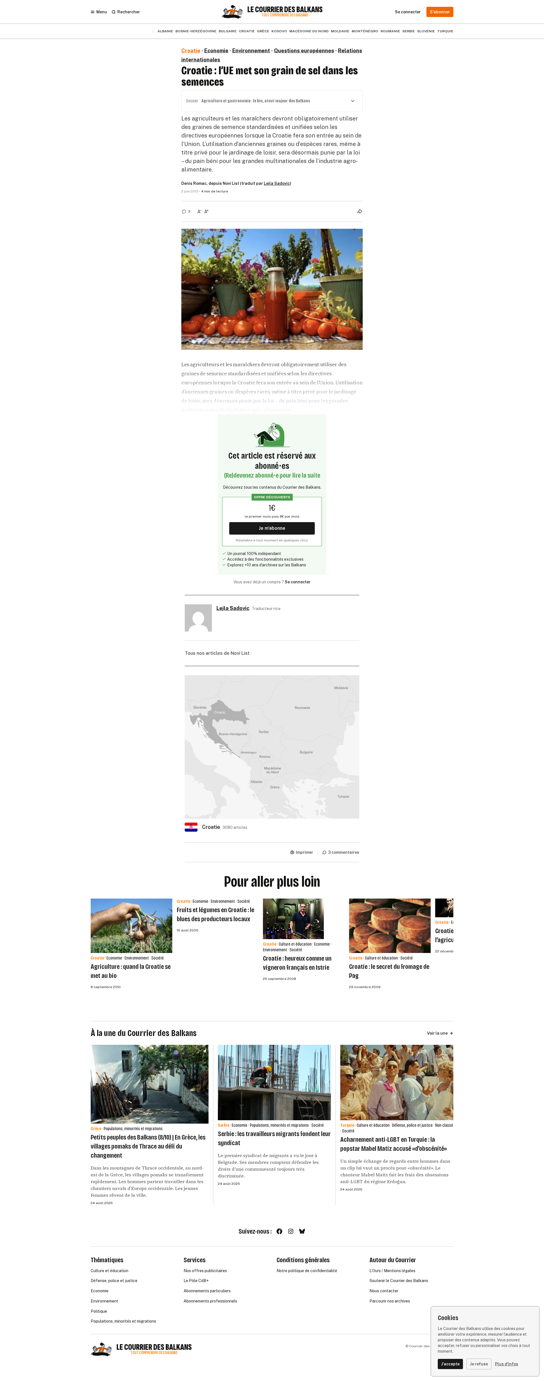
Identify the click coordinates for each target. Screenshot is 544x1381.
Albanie (165, 31)
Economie (216, 51)
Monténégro (365, 31)
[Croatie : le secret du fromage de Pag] (390, 926)
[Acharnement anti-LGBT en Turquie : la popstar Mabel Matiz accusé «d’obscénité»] (396, 1082)
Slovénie (426, 31)
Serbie (408, 31)
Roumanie (390, 31)
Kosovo (279, 31)
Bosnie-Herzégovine (195, 31)
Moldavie (340, 31)
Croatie (247, 31)
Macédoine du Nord (309, 31)
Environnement (251, 51)
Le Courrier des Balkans (285, 10)
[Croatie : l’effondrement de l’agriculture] (449, 908)
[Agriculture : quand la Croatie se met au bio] (131, 926)
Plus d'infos (506, 1364)
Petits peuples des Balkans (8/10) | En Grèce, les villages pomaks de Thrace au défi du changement (148, 1146)
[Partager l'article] (360, 211)
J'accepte (450, 1364)
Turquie (445, 31)
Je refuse (479, 1364)
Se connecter (298, 582)
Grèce (263, 31)
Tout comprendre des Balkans (285, 15)
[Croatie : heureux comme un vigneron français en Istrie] (293, 919)
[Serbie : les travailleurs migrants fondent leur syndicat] (274, 1082)
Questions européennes (304, 51)
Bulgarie (228, 31)
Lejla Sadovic (277, 183)
